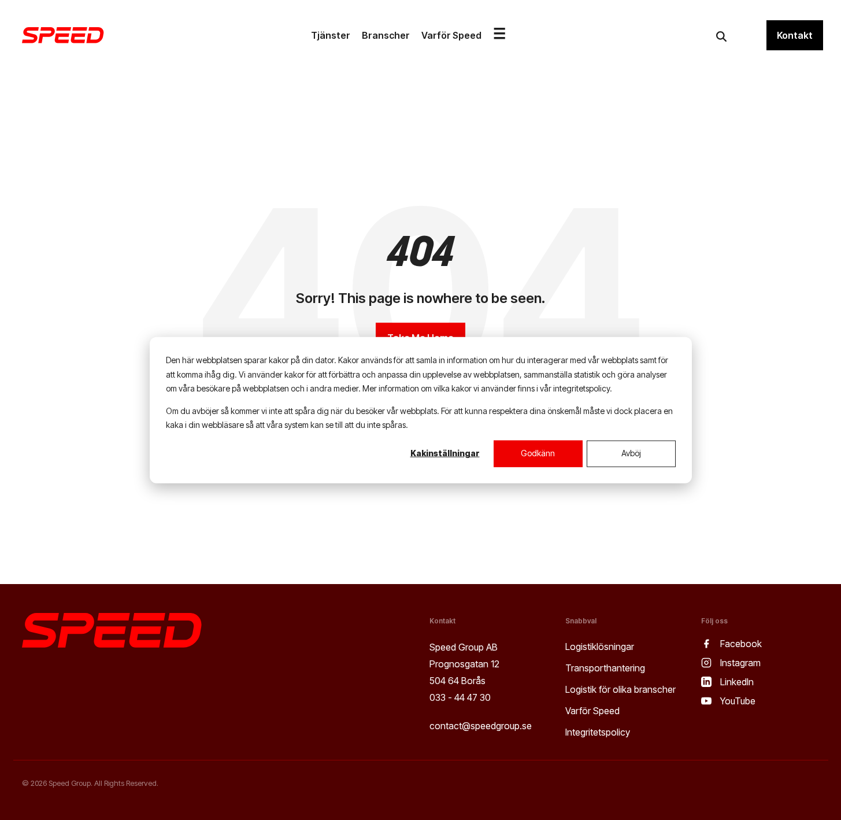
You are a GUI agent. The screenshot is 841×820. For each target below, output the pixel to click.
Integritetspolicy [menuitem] (597, 732)
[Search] (721, 36)
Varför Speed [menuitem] (592, 710)
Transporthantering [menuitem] (605, 668)
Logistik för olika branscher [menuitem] (620, 689)
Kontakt (795, 35)
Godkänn (538, 453)
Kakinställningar (445, 453)
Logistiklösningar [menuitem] (599, 646)
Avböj (631, 453)
